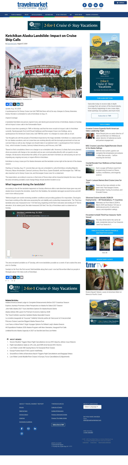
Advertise (22, 418)
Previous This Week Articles (59, 418)
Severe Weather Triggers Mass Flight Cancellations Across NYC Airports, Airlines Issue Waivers (43, 342)
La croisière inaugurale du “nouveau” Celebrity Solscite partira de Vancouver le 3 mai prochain (38, 318)
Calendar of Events (56, 407)
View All (104, 253)
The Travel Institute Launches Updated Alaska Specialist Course (28, 315)
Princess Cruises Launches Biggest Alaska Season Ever (25, 321)
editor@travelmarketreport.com (92, 420)
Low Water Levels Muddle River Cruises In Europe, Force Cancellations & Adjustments (40, 357)
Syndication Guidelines (25, 422)
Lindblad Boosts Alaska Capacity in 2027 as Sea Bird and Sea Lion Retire (31, 331)
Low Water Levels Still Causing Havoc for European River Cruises (32, 348)
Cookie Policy (85, 442)
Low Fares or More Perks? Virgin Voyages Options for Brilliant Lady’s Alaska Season (35, 324)
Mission (21, 407)
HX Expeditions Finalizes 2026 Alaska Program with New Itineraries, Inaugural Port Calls (36, 327)
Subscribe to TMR (104, 116)
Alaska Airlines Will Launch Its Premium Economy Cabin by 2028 (28, 312)
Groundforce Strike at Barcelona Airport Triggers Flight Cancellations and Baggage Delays (41, 354)
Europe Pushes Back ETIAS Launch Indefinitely (26, 351)
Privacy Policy (93, 442)
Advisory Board (23, 414)
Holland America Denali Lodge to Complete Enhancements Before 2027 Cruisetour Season (37, 302)
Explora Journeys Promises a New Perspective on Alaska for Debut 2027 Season (34, 306)
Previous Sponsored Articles (59, 414)
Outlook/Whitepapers (57, 411)
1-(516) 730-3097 (88, 432)
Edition (121, 3)
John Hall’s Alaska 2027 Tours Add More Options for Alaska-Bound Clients (31, 309)
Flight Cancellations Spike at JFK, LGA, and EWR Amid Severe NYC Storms (36, 345)
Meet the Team (23, 411)
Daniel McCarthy (12, 44)
